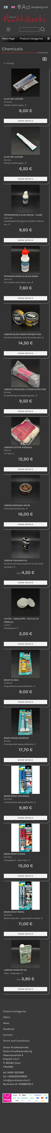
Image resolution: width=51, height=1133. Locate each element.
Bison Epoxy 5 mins (14, 854)
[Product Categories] (8, 29)
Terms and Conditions (16, 1040)
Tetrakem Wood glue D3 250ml (21, 276)
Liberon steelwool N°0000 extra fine (25, 389)
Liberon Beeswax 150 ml (17, 505)
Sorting (10, 63)
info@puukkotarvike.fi (16, 1080)
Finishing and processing (24, 52)
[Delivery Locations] (19, 7)
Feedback (9, 1028)
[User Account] (24, 7)
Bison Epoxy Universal (16, 796)
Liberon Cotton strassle (18, 447)
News (6, 1023)
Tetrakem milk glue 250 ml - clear (23, 215)
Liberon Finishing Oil (15, 560)
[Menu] (48, 38)
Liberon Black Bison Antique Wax (22, 334)
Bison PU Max (11, 680)
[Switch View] (45, 60)
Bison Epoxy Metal (14, 912)
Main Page (8, 38)
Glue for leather (13, 99)
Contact (8, 1034)
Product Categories (31, 38)
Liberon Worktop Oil (15, 970)
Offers (6, 1017)
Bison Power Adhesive (16, 738)
